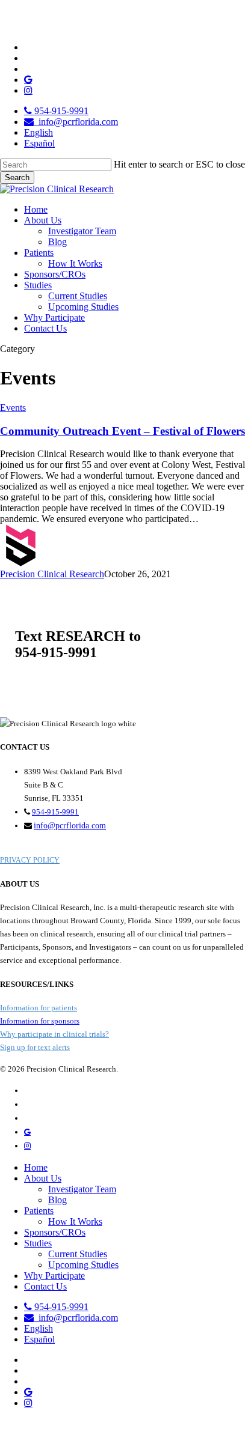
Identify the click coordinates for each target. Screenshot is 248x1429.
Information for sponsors (39, 1020)
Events (13, 407)
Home (36, 1167)
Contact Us (45, 1286)
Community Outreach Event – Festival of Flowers (122, 431)
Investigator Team (82, 1189)
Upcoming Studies (83, 1265)
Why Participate (54, 1275)
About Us (42, 1178)
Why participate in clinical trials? (54, 1034)
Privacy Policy (30, 860)
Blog (57, 1200)
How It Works (75, 1221)
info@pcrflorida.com (70, 825)
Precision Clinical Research (52, 574)
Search (17, 177)
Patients (39, 1211)
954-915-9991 (55, 811)
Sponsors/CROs (54, 1232)
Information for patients (38, 1007)
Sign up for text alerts (35, 1047)
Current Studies (77, 1254)
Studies (38, 1243)
